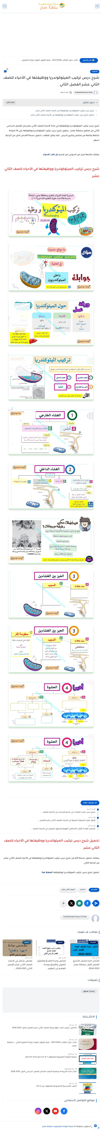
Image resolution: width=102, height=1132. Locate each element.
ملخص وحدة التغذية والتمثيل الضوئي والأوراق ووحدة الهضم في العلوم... (51, 965)
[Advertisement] (51, 36)
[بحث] (5, 6)
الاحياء (94, 71)
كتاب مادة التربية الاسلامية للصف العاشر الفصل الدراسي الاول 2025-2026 (44, 1072)
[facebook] (64, 1111)
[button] (87, 903)
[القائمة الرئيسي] (97, 6)
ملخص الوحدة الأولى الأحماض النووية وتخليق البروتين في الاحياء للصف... (63, 829)
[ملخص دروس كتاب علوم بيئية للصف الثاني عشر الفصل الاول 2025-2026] (88, 1029)
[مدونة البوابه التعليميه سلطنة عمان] (51, 6)
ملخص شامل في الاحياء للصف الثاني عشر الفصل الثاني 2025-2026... (19, 965)
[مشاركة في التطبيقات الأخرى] (63, 903)
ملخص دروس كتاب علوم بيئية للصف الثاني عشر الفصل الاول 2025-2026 (44, 1028)
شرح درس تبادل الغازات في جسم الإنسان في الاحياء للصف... (68, 812)
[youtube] (55, 1111)
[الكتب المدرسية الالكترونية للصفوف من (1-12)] (88, 1088)
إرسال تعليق (89, 991)
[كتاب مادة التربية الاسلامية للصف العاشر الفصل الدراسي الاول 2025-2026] (88, 1073)
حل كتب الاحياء (50, 155)
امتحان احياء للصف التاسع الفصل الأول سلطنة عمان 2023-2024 (86, 965)
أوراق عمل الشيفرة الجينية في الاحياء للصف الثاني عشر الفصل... (66, 821)
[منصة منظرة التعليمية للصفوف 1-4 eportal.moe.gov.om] (88, 1058)
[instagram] (38, 1111)
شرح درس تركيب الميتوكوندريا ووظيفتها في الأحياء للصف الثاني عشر (65, 111)
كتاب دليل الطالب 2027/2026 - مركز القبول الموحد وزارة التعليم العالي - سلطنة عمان (42, 1044)
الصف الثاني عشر (68, 890)
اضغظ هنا (47, 872)
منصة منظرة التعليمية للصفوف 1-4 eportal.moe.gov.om (51, 1057)
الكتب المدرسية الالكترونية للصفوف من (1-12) (56, 1086)
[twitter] (46, 1111)
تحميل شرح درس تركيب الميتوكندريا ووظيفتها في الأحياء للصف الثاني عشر (62, 115)
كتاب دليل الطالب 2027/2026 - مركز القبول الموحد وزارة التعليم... (49, 60)
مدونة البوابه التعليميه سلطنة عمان (58, 1127)
